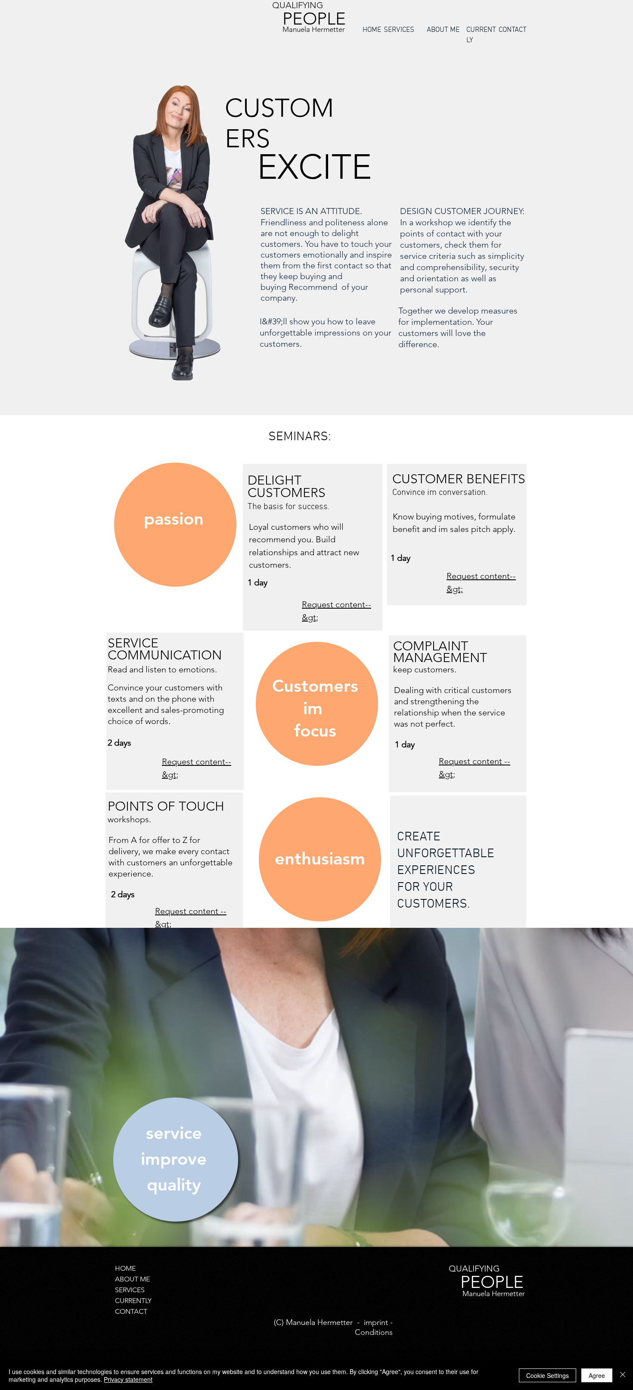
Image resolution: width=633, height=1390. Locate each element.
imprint (376, 1322)
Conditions (374, 1332)
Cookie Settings (547, 1375)
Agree (597, 1375)
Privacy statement (128, 1379)
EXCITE (314, 167)
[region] (174, 524)
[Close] (622, 1375)
